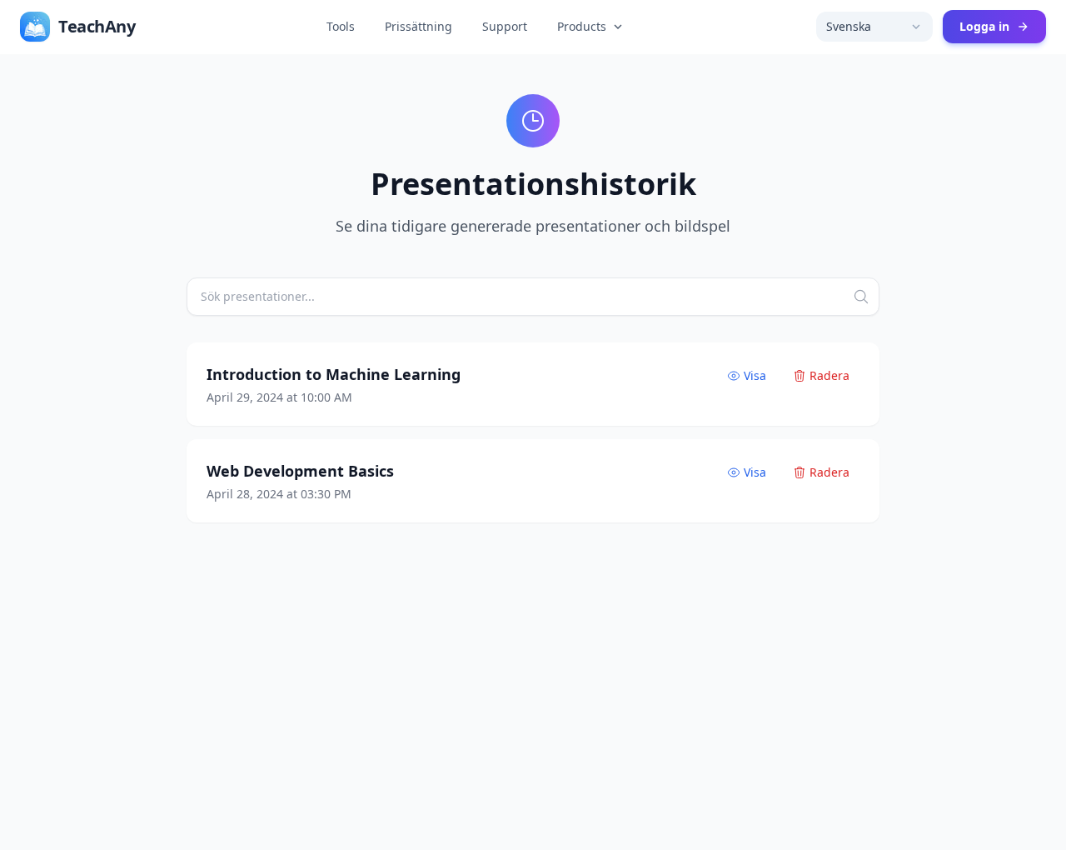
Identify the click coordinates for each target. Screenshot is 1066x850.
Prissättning (418, 26)
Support (504, 26)
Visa (755, 375)
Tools (340, 26)
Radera (829, 375)
